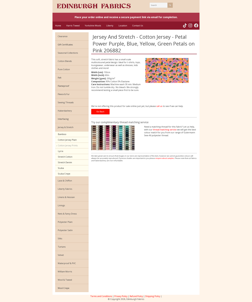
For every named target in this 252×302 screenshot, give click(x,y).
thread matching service (165, 129)
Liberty (109, 25)
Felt (59, 77)
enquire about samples (164, 158)
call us (159, 106)
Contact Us (137, 25)
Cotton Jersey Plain (67, 139)
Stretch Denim (65, 162)
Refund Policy (136, 296)
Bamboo (62, 134)
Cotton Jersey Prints (68, 145)
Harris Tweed (73, 25)
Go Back (100, 111)
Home (58, 25)
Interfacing (63, 119)
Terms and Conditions (101, 296)
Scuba (61, 168)
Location (123, 25)
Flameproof (63, 85)
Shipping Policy (152, 296)
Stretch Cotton (65, 156)
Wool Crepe (63, 288)
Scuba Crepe (64, 173)
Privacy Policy (120, 296)
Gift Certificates (65, 44)
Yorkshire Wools (93, 25)
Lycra (60, 151)
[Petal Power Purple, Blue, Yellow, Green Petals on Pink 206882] (171, 70)
